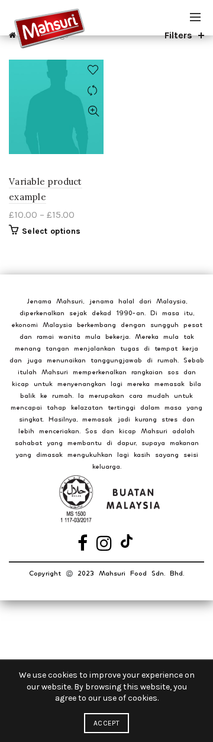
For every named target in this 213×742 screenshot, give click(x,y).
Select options (51, 231)
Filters (178, 35)
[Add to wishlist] (93, 70)
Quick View (93, 111)
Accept (106, 723)
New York (26, 652)
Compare (93, 90)
